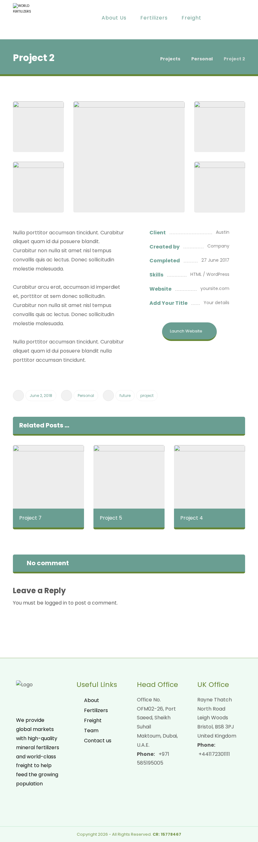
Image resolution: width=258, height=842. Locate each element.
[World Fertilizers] (147, 59)
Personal (86, 395)
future (125, 395)
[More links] (219, 18)
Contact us (97, 740)
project (147, 395)
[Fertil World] (29, 19)
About (91, 700)
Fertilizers (96, 710)
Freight (93, 720)
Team (91, 730)
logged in (56, 602)
